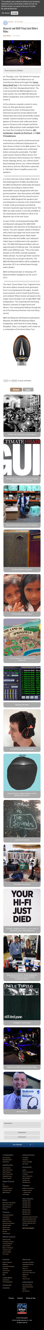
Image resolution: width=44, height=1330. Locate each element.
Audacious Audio (27, 1190)
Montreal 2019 (26, 1214)
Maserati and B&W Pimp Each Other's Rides (22, 1067)
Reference (5, 1264)
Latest (28, 389)
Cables (24, 1170)
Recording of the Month (9, 1203)
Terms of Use (26, 1279)
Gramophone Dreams (8, 1223)
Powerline (25, 1174)
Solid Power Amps (8, 1174)
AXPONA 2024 (26, 1201)
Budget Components (28, 1188)
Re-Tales (5, 1231)
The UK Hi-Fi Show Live (28, 1272)
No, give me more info (9, 8)
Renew (24, 1289)
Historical (5, 1272)
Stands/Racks (26, 1178)
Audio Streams (7, 1245)
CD (3, 1184)
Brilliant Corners (7, 1221)
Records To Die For (8, 1205)
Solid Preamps (7, 1172)
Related (16, 389)
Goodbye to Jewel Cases (22, 1023)
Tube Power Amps (8, 1170)
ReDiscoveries (6, 1229)
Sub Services (25, 1291)
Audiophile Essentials (8, 1266)
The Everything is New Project (22, 614)
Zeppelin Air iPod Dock (23, 133)
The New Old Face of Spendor (22, 570)
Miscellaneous (26, 1182)
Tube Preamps (7, 1168)
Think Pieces (6, 1270)
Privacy (24, 1277)
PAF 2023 (25, 1225)
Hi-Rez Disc (6, 1186)
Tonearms (25, 1160)
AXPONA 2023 (26, 1203)
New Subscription (27, 1285)
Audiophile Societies (28, 1262)
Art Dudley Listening (8, 1241)
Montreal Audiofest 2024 (29, 1219)
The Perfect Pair (22, 1112)
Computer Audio (7, 1190)
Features (5, 1209)
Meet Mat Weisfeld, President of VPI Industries (22, 525)
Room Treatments (27, 1176)
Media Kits (25, 1274)
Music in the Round (8, 1248)
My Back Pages (7, 1225)
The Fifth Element (7, 1243)
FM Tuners (25, 1164)
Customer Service (27, 1270)
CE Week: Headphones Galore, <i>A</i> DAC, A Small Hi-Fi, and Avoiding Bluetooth (22, 930)
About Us (25, 1268)
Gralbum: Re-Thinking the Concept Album (22, 434)
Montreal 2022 (26, 1212)
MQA (4, 1274)
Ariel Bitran (15, 22)
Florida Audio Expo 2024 (29, 1221)
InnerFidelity (25, 1194)
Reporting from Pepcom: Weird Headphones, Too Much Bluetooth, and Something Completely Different (22, 977)
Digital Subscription (27, 1287)
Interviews (5, 1268)
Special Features (7, 1262)
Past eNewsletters (7, 1282)
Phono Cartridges (27, 1162)
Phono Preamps (7, 1178)
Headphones (25, 1180)
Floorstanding (6, 1157)
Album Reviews (7, 1207)
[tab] (16, 390)
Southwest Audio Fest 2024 (30, 1217)
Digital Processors (8, 1188)
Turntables (25, 1157)
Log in (6, 381)
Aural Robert (6, 1219)
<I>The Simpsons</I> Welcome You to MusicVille (22, 659)
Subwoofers (6, 1162)
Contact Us (25, 1266)
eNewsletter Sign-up (27, 1264)
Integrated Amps (7, 1176)
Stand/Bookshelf (7, 1160)
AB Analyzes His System (22, 884)
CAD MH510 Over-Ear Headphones (22, 749)
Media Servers (6, 1192)
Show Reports (27, 1199)
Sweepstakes (6, 1288)
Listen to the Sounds (22, 840)
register (14, 381)
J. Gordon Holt (26, 1192)
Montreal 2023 (26, 1210)
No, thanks (6, 13)
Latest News (7, 1278)
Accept (14, 13)
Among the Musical (8, 1215)
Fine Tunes (5, 1254)
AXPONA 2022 (26, 1205)
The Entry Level (7, 1250)
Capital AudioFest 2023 (29, 1223)
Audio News (6, 1280)
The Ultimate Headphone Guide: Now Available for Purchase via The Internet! (22, 480)
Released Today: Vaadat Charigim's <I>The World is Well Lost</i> (22, 794)
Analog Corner (7, 1239)
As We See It (6, 1217)
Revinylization (6, 1233)
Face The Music (7, 1252)
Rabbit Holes (6, 1227)
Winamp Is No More (22, 705)
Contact (20, 1298)
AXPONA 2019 (26, 1207)
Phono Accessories (27, 1172)
